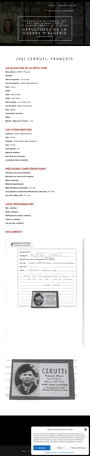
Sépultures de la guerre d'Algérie (45, 31)
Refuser (60, 448)
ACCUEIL (52, 5)
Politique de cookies (51, 452)
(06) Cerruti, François (45, 58)
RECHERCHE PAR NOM (67, 5)
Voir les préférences (78, 448)
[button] (86, 429)
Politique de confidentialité (66, 452)
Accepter (42, 448)
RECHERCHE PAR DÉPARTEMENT (61, 11)
